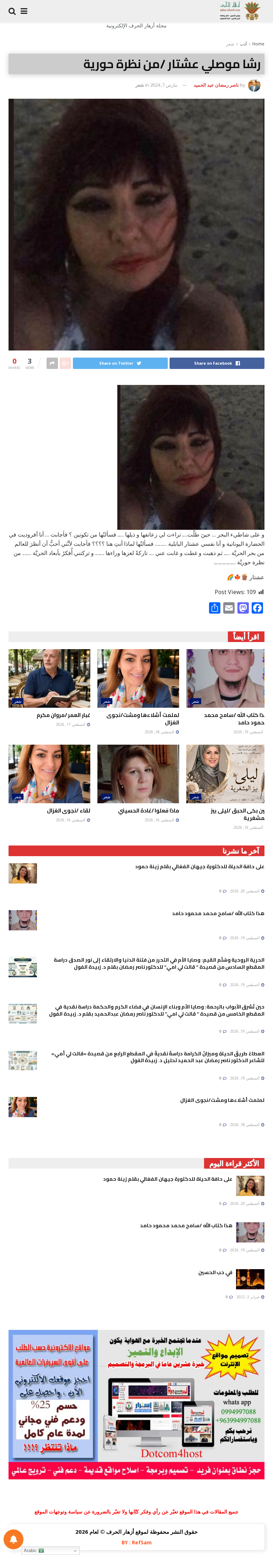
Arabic (31, 1550)
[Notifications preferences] (13, 1539)
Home (258, 44)
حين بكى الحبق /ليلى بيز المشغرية (239, 814)
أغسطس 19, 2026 (249, 731)
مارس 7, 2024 (163, 85)
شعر (230, 44)
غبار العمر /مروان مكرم (63, 715)
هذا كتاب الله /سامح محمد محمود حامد (236, 719)
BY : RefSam (137, 1542)
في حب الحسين (215, 1272)
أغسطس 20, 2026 (245, 890)
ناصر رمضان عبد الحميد (216, 85)
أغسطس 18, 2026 (160, 731)
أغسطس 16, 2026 (249, 827)
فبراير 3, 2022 (248, 1296)
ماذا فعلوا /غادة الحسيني (148, 810)
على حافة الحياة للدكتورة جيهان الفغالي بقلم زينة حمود (199, 866)
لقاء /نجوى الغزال (68, 810)
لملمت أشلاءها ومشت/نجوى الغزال (142, 719)
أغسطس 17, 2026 (71, 724)
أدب (243, 44)
